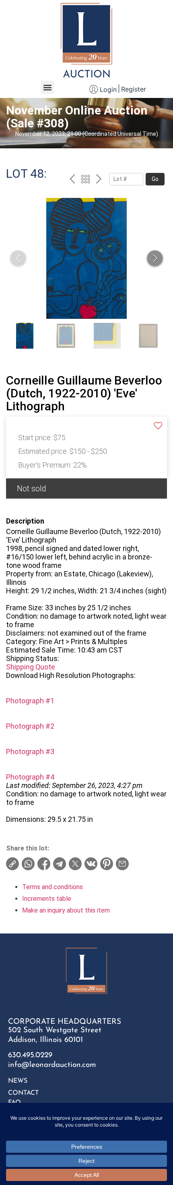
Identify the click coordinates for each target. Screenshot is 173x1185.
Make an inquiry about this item (66, 910)
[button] (47, 87)
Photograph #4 (30, 777)
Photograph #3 (30, 751)
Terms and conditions (52, 887)
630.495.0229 (30, 1055)
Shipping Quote (30, 667)
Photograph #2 (30, 726)
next (99, 180)
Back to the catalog (85, 180)
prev (72, 180)
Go (155, 179)
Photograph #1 (30, 700)
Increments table (46, 898)
